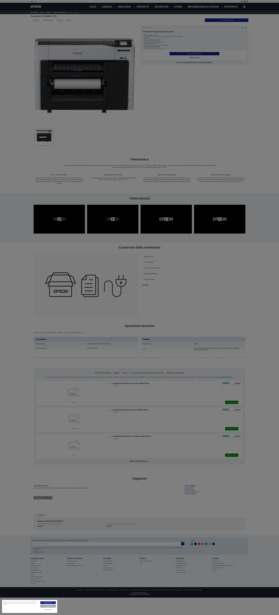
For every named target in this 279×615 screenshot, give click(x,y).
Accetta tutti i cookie (48, 602)
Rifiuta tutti (48, 606)
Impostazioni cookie (48, 609)
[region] (29, 606)
